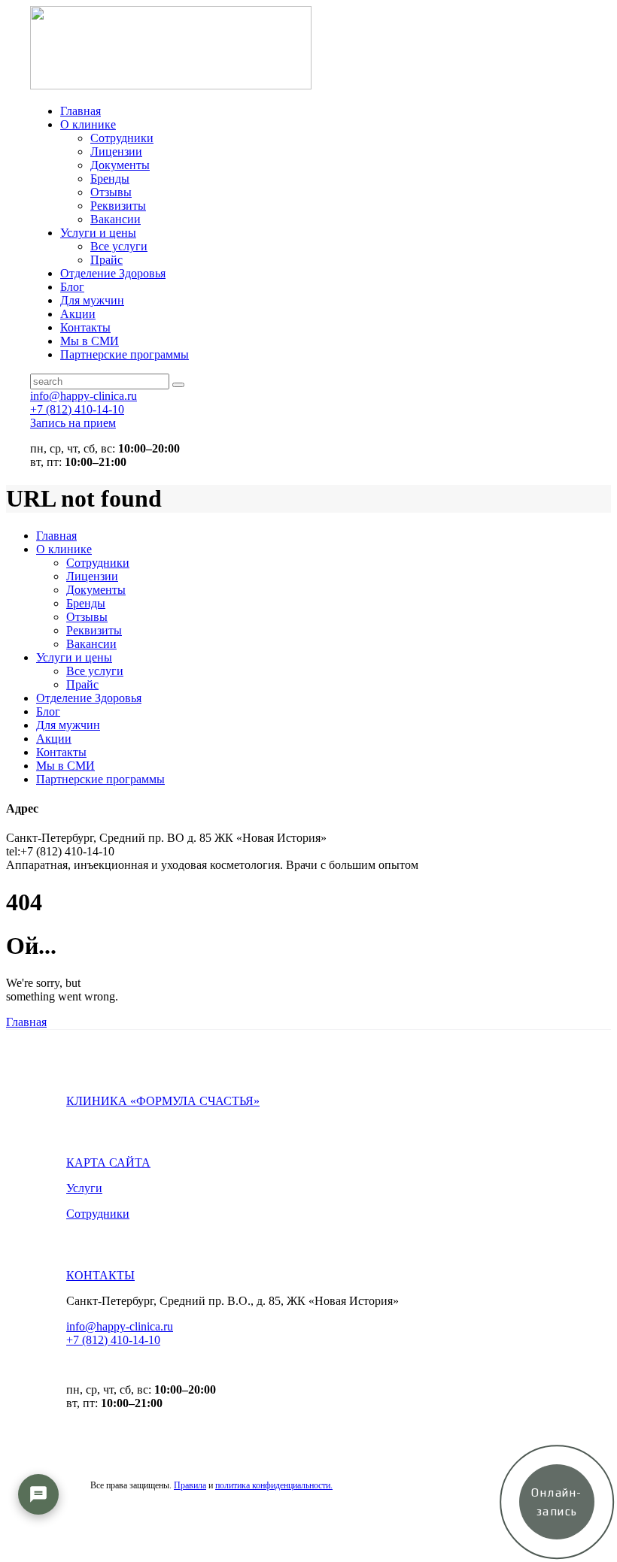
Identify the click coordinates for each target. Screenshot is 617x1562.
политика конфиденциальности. (274, 1485)
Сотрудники (97, 1213)
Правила (190, 1485)
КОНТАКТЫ (100, 1275)
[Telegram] (38, 1539)
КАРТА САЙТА (108, 1162)
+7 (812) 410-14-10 (113, 1339)
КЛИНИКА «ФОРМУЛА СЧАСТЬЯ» (163, 1100)
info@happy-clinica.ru (119, 1326)
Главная (26, 1022)
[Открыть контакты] (38, 1494)
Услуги (84, 1188)
